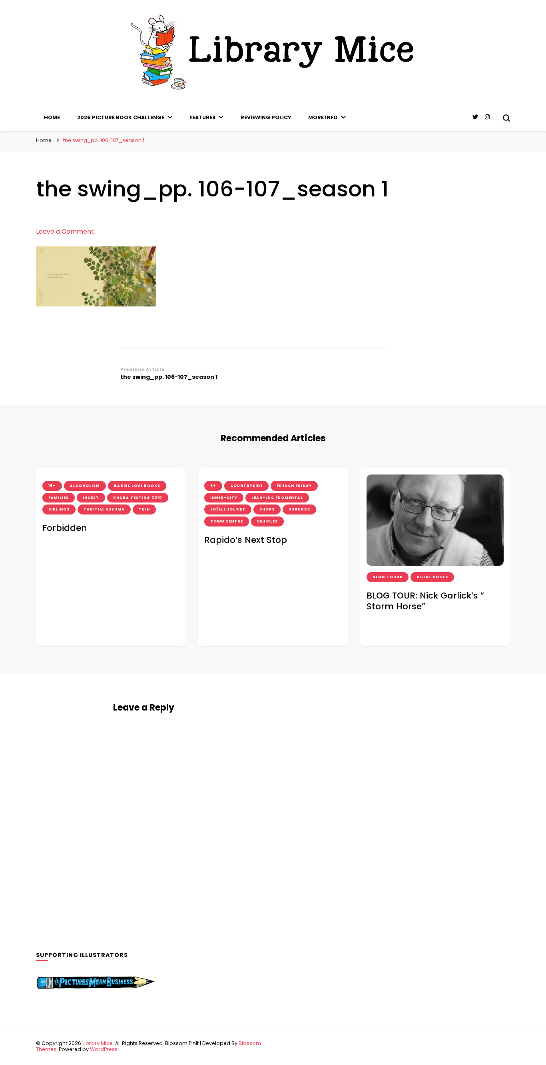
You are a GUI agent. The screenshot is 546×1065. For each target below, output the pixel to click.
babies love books (137, 485)
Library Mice (97, 1043)
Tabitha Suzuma (104, 509)
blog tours (388, 577)
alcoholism (85, 485)
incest (91, 497)
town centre (226, 521)
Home (52, 117)
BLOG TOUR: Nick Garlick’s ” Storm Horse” (425, 601)
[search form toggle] (506, 118)
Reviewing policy (266, 117)
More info (323, 117)
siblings (59, 509)
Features (202, 117)
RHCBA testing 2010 (137, 497)
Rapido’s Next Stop (245, 540)
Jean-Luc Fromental (277, 497)
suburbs (299, 509)
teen (144, 509)
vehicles (267, 521)
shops (267, 509)
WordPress (104, 1049)
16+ (52, 485)
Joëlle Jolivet (227, 509)
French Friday (294, 485)
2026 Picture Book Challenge (120, 117)
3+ (213, 485)
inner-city (223, 497)
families (58, 497)
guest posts (432, 577)
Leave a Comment (65, 231)
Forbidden (64, 528)
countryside (246, 485)
